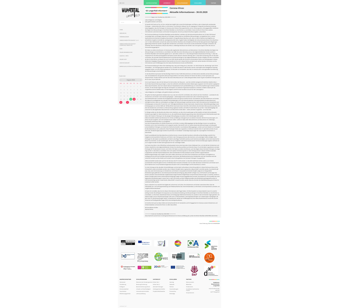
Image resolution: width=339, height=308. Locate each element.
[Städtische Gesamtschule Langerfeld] (131, 13)
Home (122, 3)
